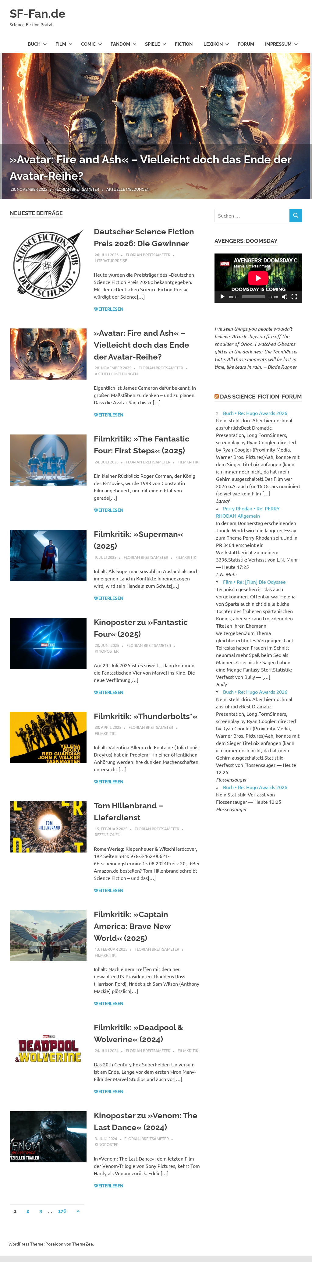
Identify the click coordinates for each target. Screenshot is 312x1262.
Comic (88, 44)
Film (60, 44)
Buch (34, 44)
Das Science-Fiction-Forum (261, 396)
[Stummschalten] (285, 297)
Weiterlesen (108, 309)
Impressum (278, 44)
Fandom (120, 44)
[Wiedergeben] (222, 297)
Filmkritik (188, 461)
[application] (258, 278)
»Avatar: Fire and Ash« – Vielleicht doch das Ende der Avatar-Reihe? (141, 344)
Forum (246, 44)
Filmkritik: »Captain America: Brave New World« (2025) (132, 926)
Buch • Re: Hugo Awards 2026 (255, 413)
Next (300, 120)
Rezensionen (107, 834)
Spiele (152, 44)
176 (62, 1211)
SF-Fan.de (38, 13)
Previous (12, 120)
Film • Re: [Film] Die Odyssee (254, 582)
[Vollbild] (294, 297)
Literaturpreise (111, 260)
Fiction (184, 44)
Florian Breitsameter (77, 189)
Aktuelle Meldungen (127, 189)
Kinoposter (107, 651)
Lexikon (213, 44)
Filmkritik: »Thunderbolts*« (146, 716)
